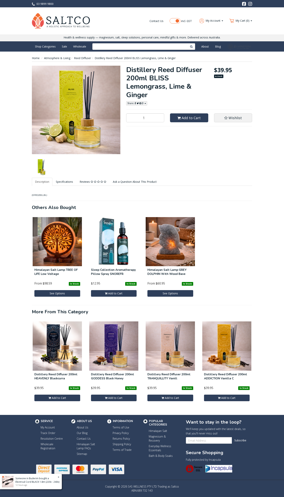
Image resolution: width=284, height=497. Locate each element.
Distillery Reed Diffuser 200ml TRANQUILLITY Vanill (168, 376)
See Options (57, 293)
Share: (131, 103)
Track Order (48, 433)
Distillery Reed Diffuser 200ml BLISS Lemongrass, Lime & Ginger (135, 58)
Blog (218, 46)
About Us (82, 427)
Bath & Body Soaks (161, 456)
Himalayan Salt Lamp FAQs (86, 446)
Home (36, 58)
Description (42, 182)
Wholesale (79, 46)
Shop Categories (45, 46)
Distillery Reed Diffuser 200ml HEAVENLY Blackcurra (55, 376)
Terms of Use (121, 427)
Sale (64, 46)
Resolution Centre (52, 438)
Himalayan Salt (158, 431)
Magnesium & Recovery (157, 438)
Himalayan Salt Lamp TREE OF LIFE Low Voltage (56, 272)
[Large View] (41, 167)
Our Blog (82, 433)
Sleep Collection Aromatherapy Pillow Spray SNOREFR (113, 272)
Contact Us (156, 21)
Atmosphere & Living (57, 58)
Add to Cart (191, 118)
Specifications (64, 182)
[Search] (191, 46)
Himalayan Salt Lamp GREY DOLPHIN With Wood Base (167, 272)
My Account (48, 427)
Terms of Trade (122, 450)
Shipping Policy (122, 444)
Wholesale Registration (48, 446)
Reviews (85, 182)
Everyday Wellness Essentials (160, 448)
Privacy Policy (121, 433)
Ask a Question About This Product (135, 182)
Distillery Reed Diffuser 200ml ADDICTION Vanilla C (225, 376)
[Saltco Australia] (61, 20)
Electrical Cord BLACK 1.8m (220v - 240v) (37, 481)
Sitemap (82, 454)
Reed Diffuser (82, 58)
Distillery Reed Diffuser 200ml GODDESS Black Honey (112, 376)
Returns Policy (121, 438)
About (205, 46)
